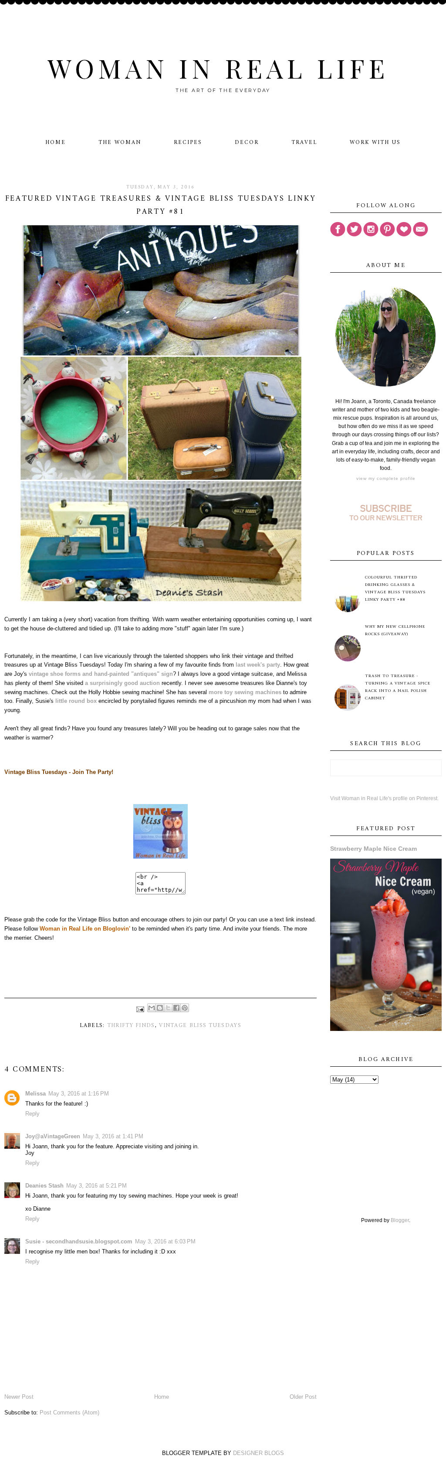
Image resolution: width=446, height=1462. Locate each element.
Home (55, 142)
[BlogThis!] (159, 1007)
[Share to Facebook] (176, 1007)
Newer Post (19, 1397)
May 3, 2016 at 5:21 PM (96, 1185)
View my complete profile (386, 478)
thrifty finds (131, 1025)
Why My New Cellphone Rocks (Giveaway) (395, 630)
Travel (304, 142)
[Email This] (151, 1007)
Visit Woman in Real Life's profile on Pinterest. (384, 798)
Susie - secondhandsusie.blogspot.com (78, 1241)
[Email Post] (140, 1009)
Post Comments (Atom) (69, 1412)
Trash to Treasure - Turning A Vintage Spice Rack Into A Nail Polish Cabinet (397, 687)
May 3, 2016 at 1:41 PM (113, 1136)
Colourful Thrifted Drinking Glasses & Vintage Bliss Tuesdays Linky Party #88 (395, 588)
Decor (247, 142)
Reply (32, 1113)
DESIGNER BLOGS (258, 1453)
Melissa (35, 1093)
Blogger (400, 1220)
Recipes (188, 142)
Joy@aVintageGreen (52, 1136)
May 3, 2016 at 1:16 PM (78, 1093)
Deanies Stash (44, 1185)
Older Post (303, 1397)
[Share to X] (168, 1007)
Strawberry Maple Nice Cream (373, 848)
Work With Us (375, 142)
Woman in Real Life (218, 67)
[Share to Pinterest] (184, 1007)
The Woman (119, 142)
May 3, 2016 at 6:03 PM (165, 1241)
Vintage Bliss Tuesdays (200, 1025)
